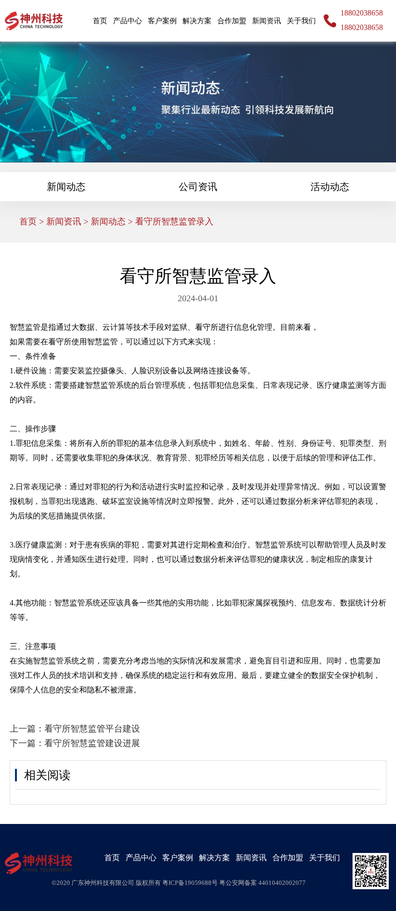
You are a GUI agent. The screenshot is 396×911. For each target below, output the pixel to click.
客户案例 (162, 21)
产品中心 (127, 21)
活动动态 (330, 186)
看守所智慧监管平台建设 (92, 729)
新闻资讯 (266, 21)
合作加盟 (231, 21)
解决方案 (197, 21)
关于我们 (301, 21)
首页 (100, 21)
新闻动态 (66, 186)
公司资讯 (198, 186)
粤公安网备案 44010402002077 (262, 882)
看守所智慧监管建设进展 (92, 743)
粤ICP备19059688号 (190, 882)
